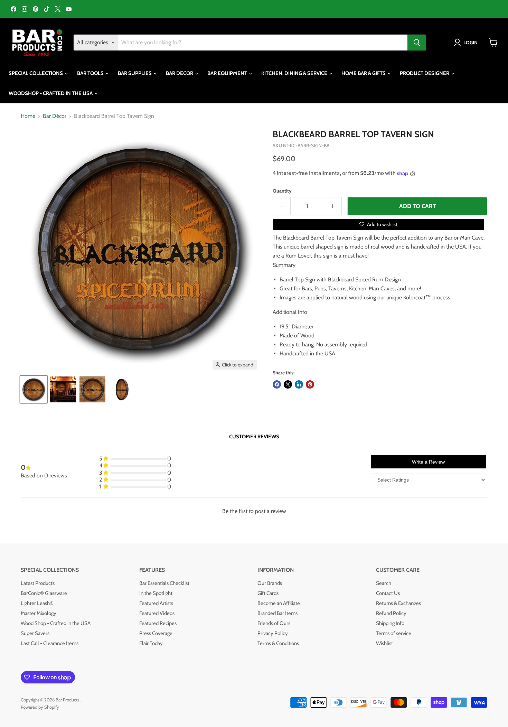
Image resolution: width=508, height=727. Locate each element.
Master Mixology (38, 613)
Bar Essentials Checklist (164, 583)
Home (28, 116)
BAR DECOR (180, 73)
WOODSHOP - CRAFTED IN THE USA (51, 93)
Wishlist (384, 643)
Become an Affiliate (278, 603)
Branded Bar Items (277, 613)
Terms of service (393, 633)
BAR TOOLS (91, 73)
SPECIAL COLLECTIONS (36, 73)
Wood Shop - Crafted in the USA (56, 623)
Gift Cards (268, 593)
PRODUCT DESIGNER (425, 73)
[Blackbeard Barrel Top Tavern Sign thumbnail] (63, 389)
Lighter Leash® (37, 603)
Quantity (282, 191)
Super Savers (35, 633)
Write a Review (428, 462)
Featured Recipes (158, 623)
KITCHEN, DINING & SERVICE (294, 73)
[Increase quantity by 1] (333, 206)
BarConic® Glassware (44, 593)
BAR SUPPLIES (135, 73)
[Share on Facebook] (277, 384)
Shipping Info (390, 623)
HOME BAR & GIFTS (364, 73)
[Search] (416, 42)
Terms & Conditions (278, 643)
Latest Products (38, 583)
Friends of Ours (273, 623)
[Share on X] (288, 384)
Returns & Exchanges (398, 603)
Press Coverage (155, 633)
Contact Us (388, 593)
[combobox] (262, 42)
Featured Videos (157, 613)
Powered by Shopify (40, 707)
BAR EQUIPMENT (227, 73)
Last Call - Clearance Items (49, 643)
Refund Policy (391, 613)
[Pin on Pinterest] (310, 384)
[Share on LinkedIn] (299, 384)
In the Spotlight (155, 593)
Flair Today (151, 643)
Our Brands (269, 583)
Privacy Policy (272, 633)
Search (383, 583)
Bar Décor (54, 116)
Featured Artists (156, 603)
